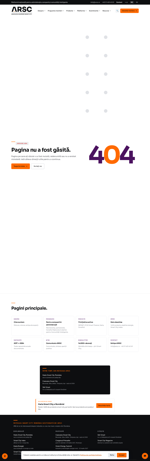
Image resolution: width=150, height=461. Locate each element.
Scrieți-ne (38, 166)
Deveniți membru (129, 11)
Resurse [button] (106, 11)
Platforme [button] (81, 11)
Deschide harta (104, 405)
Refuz (112, 455)
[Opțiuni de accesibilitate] (5, 456)
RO (132, 2)
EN (137, 2)
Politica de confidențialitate (90, 455)
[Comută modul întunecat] (126, 2)
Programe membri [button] (55, 11)
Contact (119, 2)
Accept (122, 455)
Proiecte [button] (69, 11)
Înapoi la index (20, 166)
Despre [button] (41, 11)
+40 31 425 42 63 (108, 2)
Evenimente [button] (93, 11)
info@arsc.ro (95, 2)
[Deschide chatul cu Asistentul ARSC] (145, 456)
